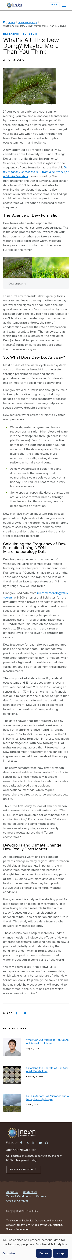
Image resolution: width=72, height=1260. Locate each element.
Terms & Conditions (18, 1196)
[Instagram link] (46, 1143)
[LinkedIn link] (34, 1142)
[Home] (14, 5)
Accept (60, 1253)
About (11, 22)
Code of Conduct (17, 1200)
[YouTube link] (40, 1143)
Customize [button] (8, 1253)
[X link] (27, 1143)
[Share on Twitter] (25, 1013)
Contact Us (30, 1191)
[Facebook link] (21, 1143)
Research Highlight (21, 33)
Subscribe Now (22, 1169)
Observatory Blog (27, 22)
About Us (12, 1191)
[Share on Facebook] (17, 1013)
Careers (41, 1196)
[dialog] (36, 1248)
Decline (43, 1253)
